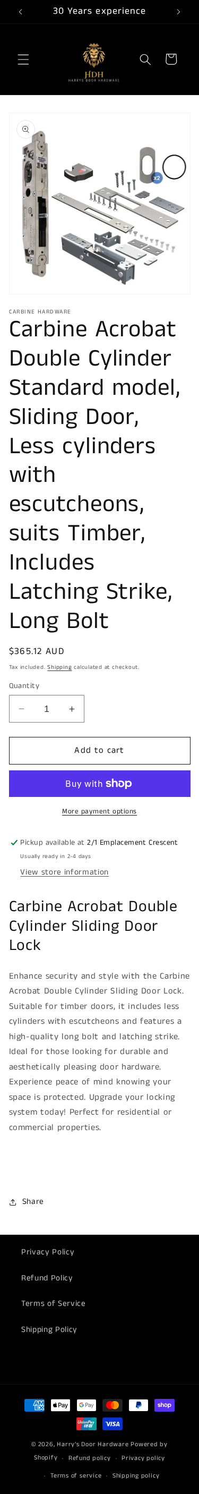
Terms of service (75, 1475)
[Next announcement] (179, 11)
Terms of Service (53, 1304)
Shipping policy (136, 1475)
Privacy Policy (47, 1252)
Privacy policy (143, 1458)
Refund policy (89, 1458)
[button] (23, 59)
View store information (64, 872)
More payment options (99, 812)
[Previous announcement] (20, 11)
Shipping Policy (49, 1330)
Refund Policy (47, 1278)
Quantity (24, 686)
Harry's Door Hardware (92, 1444)
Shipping (59, 667)
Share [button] (33, 1202)
